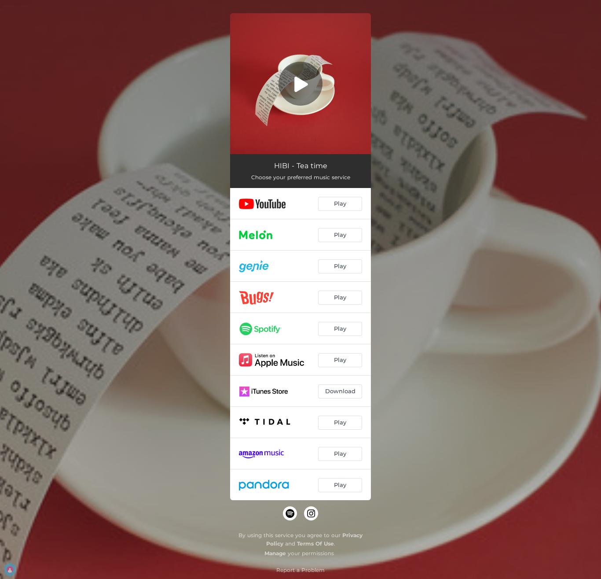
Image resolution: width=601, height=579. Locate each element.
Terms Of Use (315, 543)
